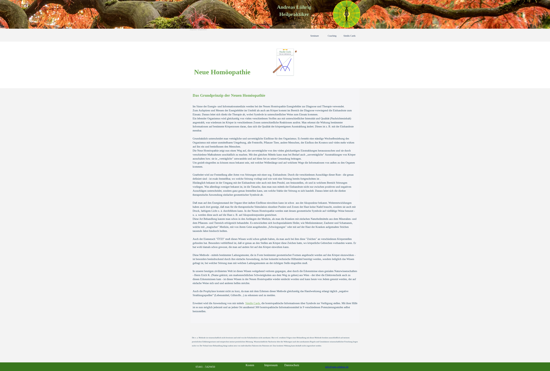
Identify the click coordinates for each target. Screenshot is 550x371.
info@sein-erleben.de (336, 366)
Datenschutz (291, 365)
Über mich (289, 24)
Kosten (250, 365)
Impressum (271, 365)
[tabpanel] (275, 66)
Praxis (203, 24)
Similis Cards (349, 36)
